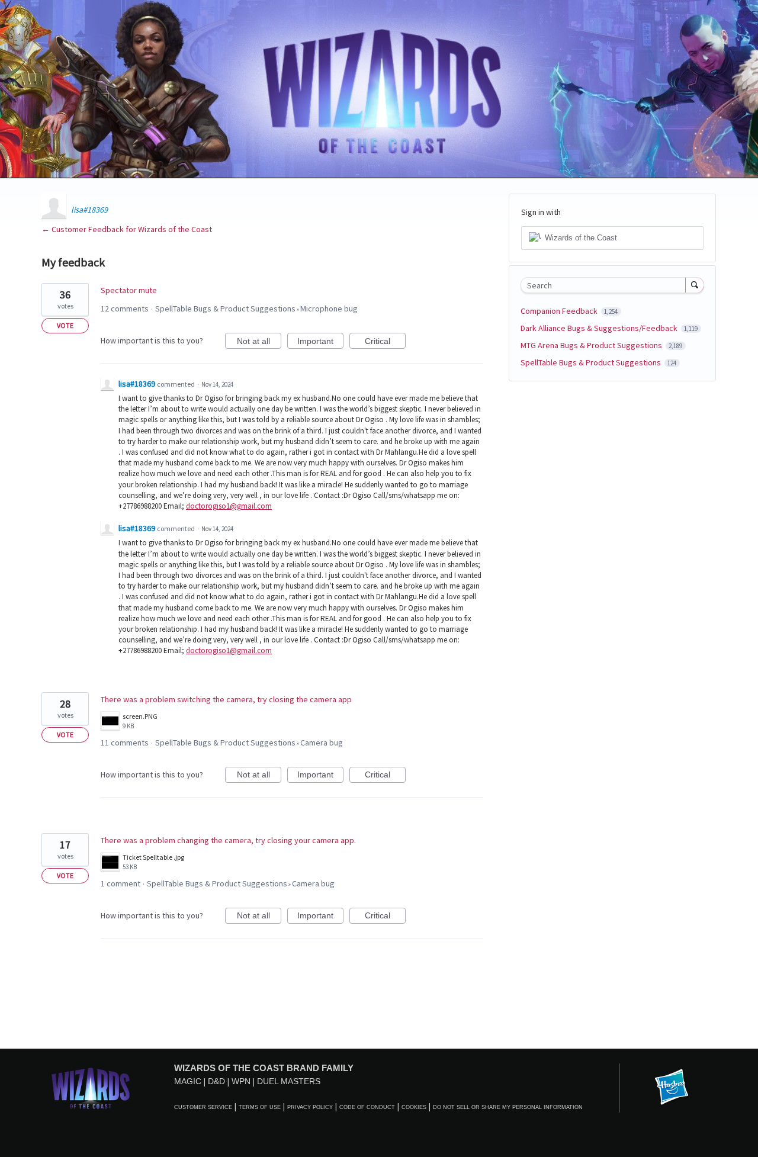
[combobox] (606, 285)
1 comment (120, 883)
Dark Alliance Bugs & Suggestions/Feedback (600, 328)
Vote (65, 325)
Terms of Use (260, 1107)
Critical (385, 342)
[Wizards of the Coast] (90, 1088)
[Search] (694, 285)
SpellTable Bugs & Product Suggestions (225, 308)
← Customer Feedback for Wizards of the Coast (126, 229)
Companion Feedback (560, 311)
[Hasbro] (671, 1088)
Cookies (414, 1107)
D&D (216, 1081)
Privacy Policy (310, 1107)
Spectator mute (129, 290)
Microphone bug (329, 308)
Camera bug (321, 742)
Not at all (259, 342)
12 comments (125, 308)
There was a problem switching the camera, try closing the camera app (226, 699)
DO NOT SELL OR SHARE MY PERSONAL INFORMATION (508, 1107)
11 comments (125, 742)
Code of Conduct (367, 1107)
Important (320, 342)
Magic (187, 1081)
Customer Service (203, 1107)
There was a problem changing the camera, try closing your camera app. (228, 840)
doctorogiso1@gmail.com (229, 506)
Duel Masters (288, 1081)
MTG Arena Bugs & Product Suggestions (592, 345)
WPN (241, 1081)
